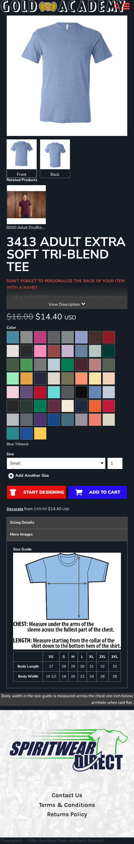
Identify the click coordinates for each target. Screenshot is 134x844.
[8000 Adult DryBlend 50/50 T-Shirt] (26, 205)
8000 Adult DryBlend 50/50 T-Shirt (39, 227)
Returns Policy (67, 814)
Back (55, 174)
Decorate (15, 508)
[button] (117, 6)
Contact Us (67, 795)
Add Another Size (32, 475)
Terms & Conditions (67, 805)
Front (21, 174)
